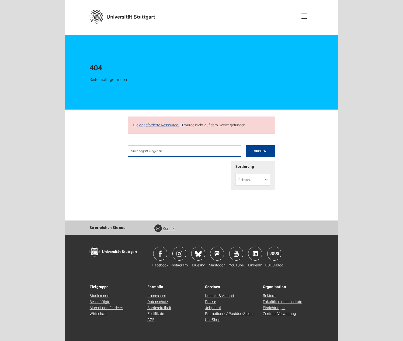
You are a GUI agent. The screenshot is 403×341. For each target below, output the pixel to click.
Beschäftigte (100, 301)
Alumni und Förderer (106, 307)
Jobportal (213, 307)
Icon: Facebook (160, 254)
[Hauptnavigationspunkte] (304, 16)
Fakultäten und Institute (282, 301)
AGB (151, 319)
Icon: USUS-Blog (274, 254)
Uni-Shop (212, 319)
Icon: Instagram (179, 254)
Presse (210, 301)
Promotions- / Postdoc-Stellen (229, 313)
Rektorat (270, 295)
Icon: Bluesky (198, 254)
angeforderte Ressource (159, 124)
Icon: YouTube (236, 254)
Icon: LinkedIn (255, 254)
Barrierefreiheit (159, 307)
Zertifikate (155, 313)
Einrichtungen (274, 307)
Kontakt (169, 228)
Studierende (99, 295)
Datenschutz (157, 301)
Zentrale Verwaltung (279, 313)
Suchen (260, 151)
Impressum (156, 295)
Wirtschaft (98, 313)
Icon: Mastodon (217, 254)
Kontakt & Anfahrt (219, 295)
